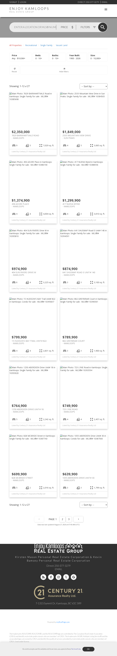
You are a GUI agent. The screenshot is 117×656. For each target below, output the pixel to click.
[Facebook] (51, 577)
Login (23, 2)
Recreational (31, 45)
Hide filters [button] (64, 71)
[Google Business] (73, 577)
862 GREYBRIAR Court (73, 342)
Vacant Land (61, 45)
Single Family (46, 45)
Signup (13, 2)
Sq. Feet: (95, 58)
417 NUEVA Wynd (71, 205)
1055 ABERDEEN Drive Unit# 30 (78, 479)
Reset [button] (14, 71)
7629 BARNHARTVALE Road (25, 136)
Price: (18, 58)
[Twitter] (66, 577)
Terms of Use (76, 649)
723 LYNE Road (70, 410)
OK (88, 649)
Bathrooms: (55, 58)
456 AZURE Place (20, 205)
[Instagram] (58, 577)
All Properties (15, 45)
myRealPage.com (63, 622)
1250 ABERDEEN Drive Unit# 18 (28, 410)
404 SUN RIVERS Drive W (24, 273)
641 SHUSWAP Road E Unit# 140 (78, 273)
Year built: (74, 58)
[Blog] (43, 577)
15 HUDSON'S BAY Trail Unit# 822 (29, 342)
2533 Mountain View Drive (76, 136)
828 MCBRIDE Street (22, 479)
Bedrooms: (38, 58)
